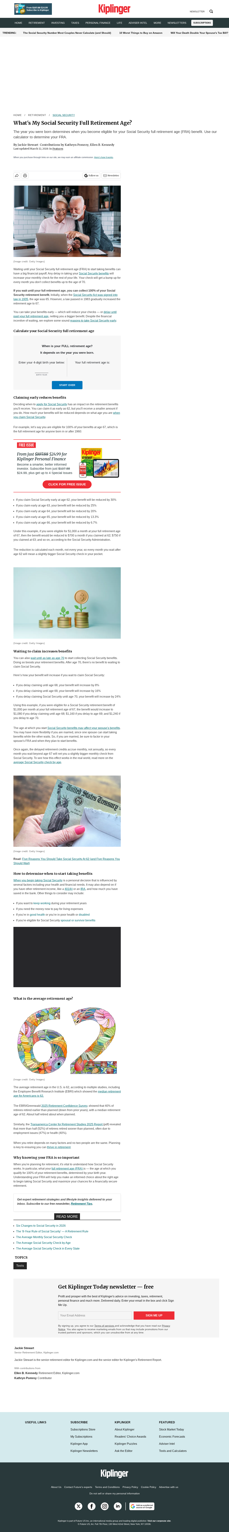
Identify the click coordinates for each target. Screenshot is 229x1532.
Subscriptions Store (82, 1433)
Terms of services (104, 1325)
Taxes (75, 22)
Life (119, 22)
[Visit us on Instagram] (105, 1510)
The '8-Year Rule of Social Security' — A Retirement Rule (52, 1231)
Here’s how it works (103, 157)
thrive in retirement (58, 1147)
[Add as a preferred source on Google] (139, 1510)
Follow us (94, 175)
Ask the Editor (123, 1454)
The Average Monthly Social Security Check (44, 1237)
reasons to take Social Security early (93, 320)
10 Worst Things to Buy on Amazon (140, 32)
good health (37, 914)
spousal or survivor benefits (78, 920)
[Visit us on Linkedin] (118, 1510)
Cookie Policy (148, 1490)
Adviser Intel (138, 22)
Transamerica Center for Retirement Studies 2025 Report (66, 1124)
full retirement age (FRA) (67, 1168)
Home (17, 115)
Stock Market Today (171, 1433)
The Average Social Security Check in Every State (48, 1248)
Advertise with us (168, 1490)
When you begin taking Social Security (37, 880)
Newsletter (113, 175)
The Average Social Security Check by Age (43, 1242)
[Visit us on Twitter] (78, 1510)
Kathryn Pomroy (77, 145)
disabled (84, 914)
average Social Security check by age (37, 762)
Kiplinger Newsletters (84, 1454)
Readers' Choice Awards (130, 1440)
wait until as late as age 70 (47, 658)
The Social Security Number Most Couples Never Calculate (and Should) (67, 32)
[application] (67, 957)
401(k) (69, 888)
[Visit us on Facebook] (92, 1510)
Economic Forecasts (172, 1440)
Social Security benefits (94, 273)
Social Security (64, 115)
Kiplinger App (79, 1447)
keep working (41, 903)
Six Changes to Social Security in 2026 (41, 1225)
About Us (56, 1490)
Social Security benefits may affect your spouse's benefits (83, 728)
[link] (81, 1203)
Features (57, 148)
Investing (58, 22)
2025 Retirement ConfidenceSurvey (64, 1105)
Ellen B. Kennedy (102, 145)
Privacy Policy (130, 1490)
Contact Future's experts (78, 1490)
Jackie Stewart (28, 145)
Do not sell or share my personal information (114, 1497)
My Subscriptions (81, 1440)
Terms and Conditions (107, 1490)
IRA (83, 888)
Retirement (37, 22)
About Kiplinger (124, 1433)
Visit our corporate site (159, 1524)
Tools (20, 1265)
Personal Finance (98, 22)
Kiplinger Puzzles (126, 1447)
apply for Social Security (51, 404)
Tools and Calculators (173, 1454)
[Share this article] (16, 176)
